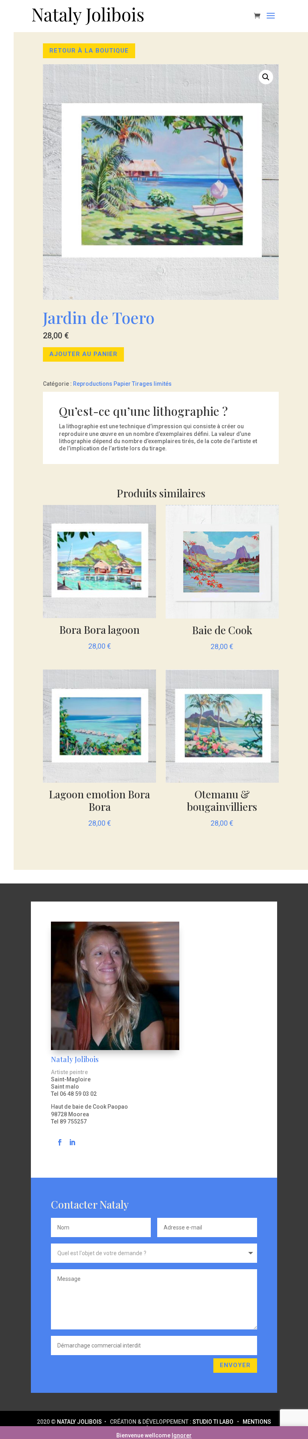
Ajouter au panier (83, 354)
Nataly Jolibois (80, 1422)
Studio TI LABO (212, 1422)
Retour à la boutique (89, 50)
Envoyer (235, 1365)
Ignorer (182, 1435)
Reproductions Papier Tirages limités (122, 384)
